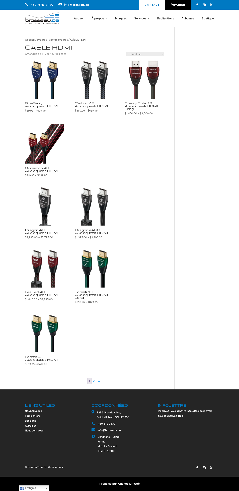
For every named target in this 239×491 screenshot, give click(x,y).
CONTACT (152, 4)
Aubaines (187, 18)
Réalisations (165, 18)
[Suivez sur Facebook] (197, 5)
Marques (121, 18)
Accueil (79, 18)
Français (30, 487)
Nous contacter (35, 430)
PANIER (179, 4)
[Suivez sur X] (211, 5)
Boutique (208, 18)
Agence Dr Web (129, 483)
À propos (98, 18)
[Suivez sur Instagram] (204, 5)
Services (140, 18)
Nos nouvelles (33, 411)
